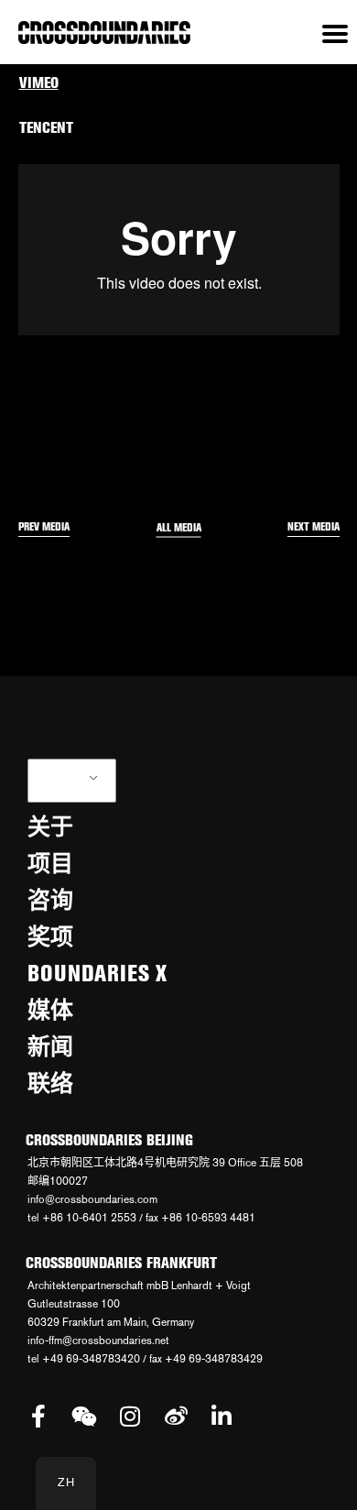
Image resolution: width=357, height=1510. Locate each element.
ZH (61, 780)
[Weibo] (176, 1416)
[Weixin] (84, 1416)
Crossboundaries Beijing (109, 1140)
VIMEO (39, 82)
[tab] (179, 83)
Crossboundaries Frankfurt (121, 1262)
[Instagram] (130, 1416)
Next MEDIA (313, 526)
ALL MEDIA (179, 527)
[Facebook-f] (38, 1416)
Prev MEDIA (44, 526)
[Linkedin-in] (222, 1416)
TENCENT (46, 127)
